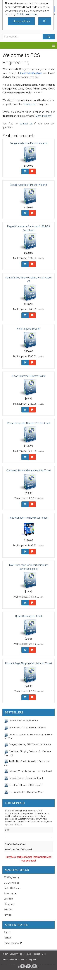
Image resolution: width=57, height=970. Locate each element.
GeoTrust (8, 909)
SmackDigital (10, 893)
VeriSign (8, 915)
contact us (26, 123)
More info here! (44, 115)
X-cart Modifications (31, 73)
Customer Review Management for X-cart (28, 470)
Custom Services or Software (23, 720)
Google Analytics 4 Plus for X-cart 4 (28, 143)
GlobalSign (9, 904)
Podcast (36, 954)
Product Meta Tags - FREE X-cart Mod (27, 727)
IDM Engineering (11, 883)
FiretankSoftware (12, 888)
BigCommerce (16, 954)
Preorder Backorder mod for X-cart (25, 778)
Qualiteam (8, 899)
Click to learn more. (27, 14)
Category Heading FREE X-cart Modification (29, 744)
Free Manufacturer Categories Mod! (25, 792)
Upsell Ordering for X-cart (28, 616)
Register (7, 937)
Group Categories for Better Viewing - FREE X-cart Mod (28, 736)
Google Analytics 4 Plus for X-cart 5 (28, 184)
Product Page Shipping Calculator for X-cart (28, 663)
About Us (23, 959)
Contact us (29, 104)
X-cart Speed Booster (28, 328)
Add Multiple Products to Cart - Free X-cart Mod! (27, 763)
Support (32, 959)
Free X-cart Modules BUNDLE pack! (25, 785)
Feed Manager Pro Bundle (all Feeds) (28, 517)
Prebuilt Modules (10, 959)
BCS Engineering (11, 877)
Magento (27, 954)
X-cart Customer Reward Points (28, 376)
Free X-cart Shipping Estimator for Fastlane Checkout (27, 753)
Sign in (7, 932)
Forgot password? (13, 943)
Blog (44, 954)
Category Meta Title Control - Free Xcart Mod (30, 771)
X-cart (5, 954)
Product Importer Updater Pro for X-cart (28, 423)
